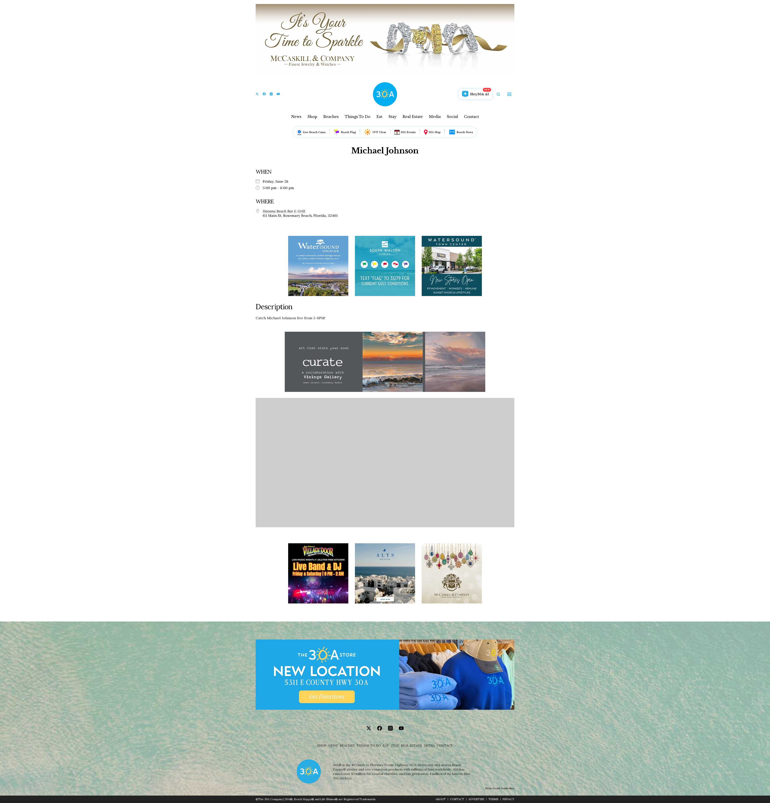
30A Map (435, 132)
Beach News (465, 132)
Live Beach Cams (314, 132)
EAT (386, 745)
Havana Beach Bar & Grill (284, 211)
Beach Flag (348, 132)
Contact (471, 117)
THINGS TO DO (369, 745)
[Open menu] (509, 94)
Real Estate (412, 117)
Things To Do (357, 117)
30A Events (408, 132)
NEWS (333, 745)
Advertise (476, 799)
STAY (395, 745)
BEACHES (347, 745)
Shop (312, 117)
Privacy (508, 799)
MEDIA (429, 745)
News (296, 117)
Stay (392, 117)
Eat (379, 117)
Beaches (331, 117)
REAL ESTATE (411, 745)
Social (452, 117)
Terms (493, 799)
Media (435, 117)
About (441, 799)
